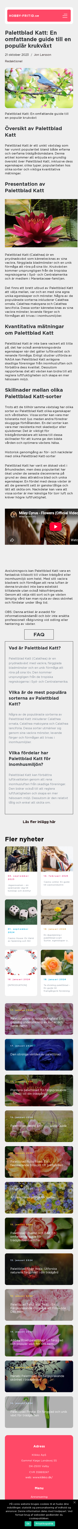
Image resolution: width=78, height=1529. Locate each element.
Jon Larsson (42, 54)
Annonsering (39, 1496)
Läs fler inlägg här (39, 822)
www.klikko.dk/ (43, 1477)
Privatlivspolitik (44, 1523)
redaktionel (13, 61)
